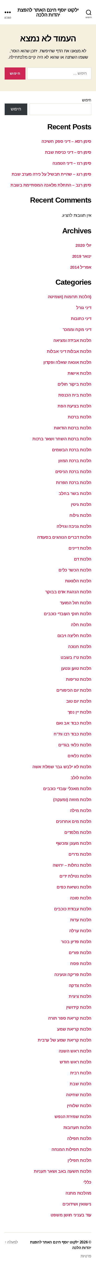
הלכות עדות (80, 920)
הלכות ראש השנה (75, 1051)
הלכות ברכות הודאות (72, 428)
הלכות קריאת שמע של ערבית (64, 1040)
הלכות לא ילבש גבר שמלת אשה (61, 767)
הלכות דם (82, 559)
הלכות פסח (80, 963)
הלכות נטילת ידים (75, 876)
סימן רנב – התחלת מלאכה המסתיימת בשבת (50, 185)
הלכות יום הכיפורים (73, 690)
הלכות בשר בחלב (75, 493)
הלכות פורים (80, 952)
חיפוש (86, 100)
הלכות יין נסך (80, 712)
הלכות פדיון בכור (76, 941)
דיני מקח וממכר (77, 329)
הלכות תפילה (79, 1138)
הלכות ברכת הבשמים (71, 450)
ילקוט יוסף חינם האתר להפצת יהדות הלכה (48, 12)
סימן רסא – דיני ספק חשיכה (66, 141)
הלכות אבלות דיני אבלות (69, 351)
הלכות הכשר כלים (74, 570)
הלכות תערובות (77, 1127)
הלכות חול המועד (75, 603)
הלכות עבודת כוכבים (72, 909)
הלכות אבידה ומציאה (72, 340)
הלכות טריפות (78, 679)
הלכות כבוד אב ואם (73, 723)
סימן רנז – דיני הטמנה (71, 163)
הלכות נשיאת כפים (74, 887)
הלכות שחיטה (78, 1094)
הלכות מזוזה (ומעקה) (72, 799)
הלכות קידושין (79, 1007)
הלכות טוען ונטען (76, 668)
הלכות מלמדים (77, 832)
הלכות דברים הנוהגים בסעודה (64, 537)
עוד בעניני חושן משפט (71, 1215)
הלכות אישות (79, 373)
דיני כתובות (81, 318)
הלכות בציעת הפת (74, 406)
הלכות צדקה (80, 985)
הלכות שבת (80, 1084)
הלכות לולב (81, 777)
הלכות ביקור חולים (74, 384)
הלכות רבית (80, 1073)
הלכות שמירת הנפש (73, 1116)
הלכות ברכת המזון (74, 460)
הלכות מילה (80, 810)
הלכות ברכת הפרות (73, 482)
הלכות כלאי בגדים (74, 745)
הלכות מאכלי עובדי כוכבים (67, 788)
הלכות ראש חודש (75, 1062)
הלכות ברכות (79, 417)
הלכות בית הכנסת (74, 395)
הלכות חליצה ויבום (74, 635)
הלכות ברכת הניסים (73, 471)
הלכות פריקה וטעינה (72, 974)
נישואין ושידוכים (76, 1204)
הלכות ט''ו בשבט (76, 657)
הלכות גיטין (81, 504)
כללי (87, 1182)
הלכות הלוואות (78, 581)
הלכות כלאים (79, 756)
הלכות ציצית (80, 996)
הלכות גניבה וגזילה (74, 526)
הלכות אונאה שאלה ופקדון (67, 362)
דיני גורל (83, 307)
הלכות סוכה (80, 898)
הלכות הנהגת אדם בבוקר (68, 592)
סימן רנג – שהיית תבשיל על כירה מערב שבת (51, 174)
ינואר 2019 (81, 256)
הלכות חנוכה (79, 646)
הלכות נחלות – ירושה (72, 865)
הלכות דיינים (80, 548)
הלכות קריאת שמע (74, 1029)
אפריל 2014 (80, 267)
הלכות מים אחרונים (73, 821)
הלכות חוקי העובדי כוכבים (67, 613)
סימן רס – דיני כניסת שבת (68, 152)
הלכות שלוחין (79, 1105)
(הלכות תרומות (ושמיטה (69, 296)
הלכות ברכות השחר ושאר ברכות (61, 439)
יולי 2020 (83, 245)
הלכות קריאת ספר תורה (69, 1018)
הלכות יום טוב (79, 701)
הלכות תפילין (79, 1160)
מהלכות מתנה (78, 1193)
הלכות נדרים (80, 854)
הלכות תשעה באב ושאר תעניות (62, 1171)
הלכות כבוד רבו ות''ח (72, 734)
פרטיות (86, 1256)
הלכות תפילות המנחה (71, 1149)
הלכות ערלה (80, 931)
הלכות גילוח (80, 515)
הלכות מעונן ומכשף (73, 843)
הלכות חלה (81, 624)
